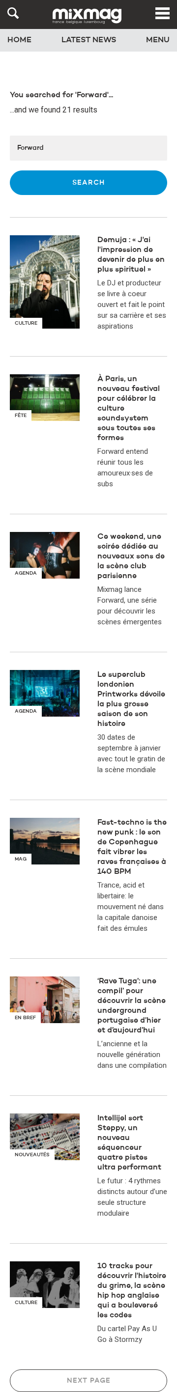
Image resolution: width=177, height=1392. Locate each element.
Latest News (89, 40)
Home (19, 40)
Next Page (89, 1380)
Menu (158, 40)
